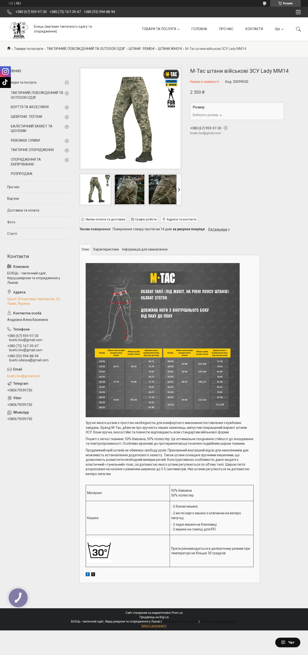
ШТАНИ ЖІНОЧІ (170, 49)
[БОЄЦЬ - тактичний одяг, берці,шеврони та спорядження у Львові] (18, 29)
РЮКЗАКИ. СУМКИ (25, 140)
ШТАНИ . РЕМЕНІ (141, 49)
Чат (291, 642)
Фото (11, 222)
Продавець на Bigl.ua (154, 617)
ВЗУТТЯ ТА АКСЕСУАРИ (30, 107)
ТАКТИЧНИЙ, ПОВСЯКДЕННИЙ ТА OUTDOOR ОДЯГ (86, 49)
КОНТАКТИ (254, 29)
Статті (12, 234)
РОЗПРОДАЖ (21, 174)
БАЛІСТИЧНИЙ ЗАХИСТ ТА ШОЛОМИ (31, 128)
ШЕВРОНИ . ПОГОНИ (26, 117)
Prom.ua (177, 613)
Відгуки (13, 198)
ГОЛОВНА (199, 29)
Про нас (13, 187)
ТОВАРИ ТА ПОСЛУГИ (159, 29)
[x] (93, 575)
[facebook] (88, 575)
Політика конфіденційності (218, 621)
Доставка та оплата (23, 210)
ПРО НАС (226, 29)
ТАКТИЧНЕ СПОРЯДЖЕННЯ (32, 150)
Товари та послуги (28, 49)
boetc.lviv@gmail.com (23, 376)
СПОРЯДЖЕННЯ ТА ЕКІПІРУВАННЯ (26, 162)
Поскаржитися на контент (180, 621)
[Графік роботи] (298, 12)
